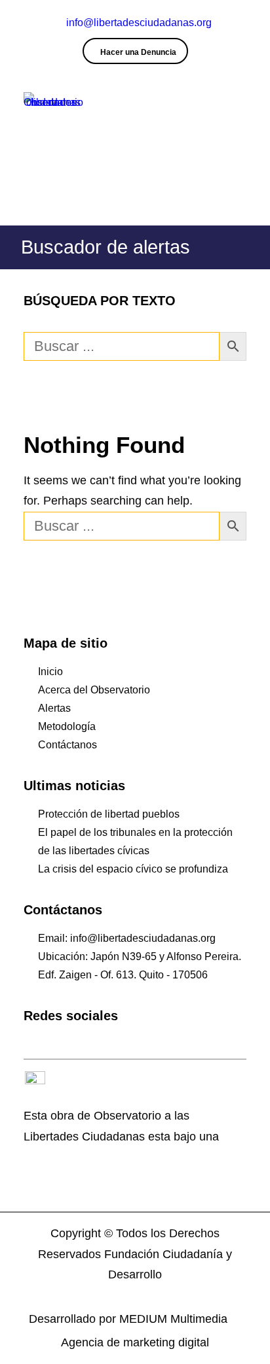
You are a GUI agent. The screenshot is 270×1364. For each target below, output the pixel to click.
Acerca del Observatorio (94, 689)
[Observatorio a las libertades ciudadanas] (53, 110)
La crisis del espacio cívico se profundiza (133, 868)
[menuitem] (135, 51)
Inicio (50, 671)
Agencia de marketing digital (135, 1342)
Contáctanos (67, 744)
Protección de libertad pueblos (109, 814)
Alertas (54, 708)
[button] (240, 110)
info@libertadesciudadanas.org (139, 22)
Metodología (67, 726)
